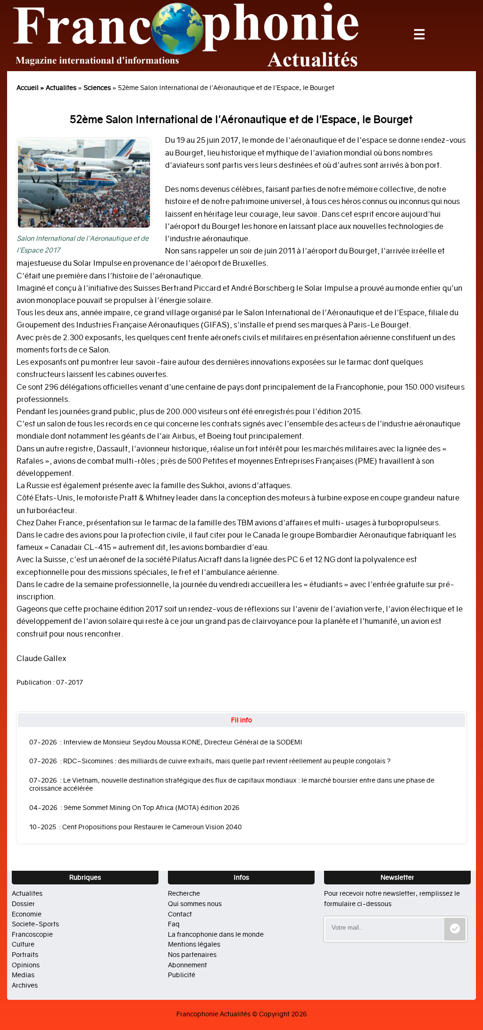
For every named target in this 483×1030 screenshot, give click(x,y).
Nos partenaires (192, 954)
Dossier (23, 903)
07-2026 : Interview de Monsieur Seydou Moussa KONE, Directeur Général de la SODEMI (165, 742)
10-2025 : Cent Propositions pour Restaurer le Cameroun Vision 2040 (135, 827)
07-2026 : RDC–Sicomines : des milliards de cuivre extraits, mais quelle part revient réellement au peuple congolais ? (210, 761)
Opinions (26, 965)
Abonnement (187, 965)
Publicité (181, 975)
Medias (23, 975)
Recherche (184, 893)
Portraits (25, 954)
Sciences (97, 87)
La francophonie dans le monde (216, 934)
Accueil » (31, 87)
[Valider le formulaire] (455, 929)
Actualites (61, 87)
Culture (23, 944)
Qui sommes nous (195, 903)
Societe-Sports (35, 924)
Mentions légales (194, 944)
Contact (180, 914)
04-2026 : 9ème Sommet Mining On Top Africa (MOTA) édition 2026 (134, 808)
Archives (25, 985)
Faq (174, 924)
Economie (27, 914)
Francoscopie (32, 934)
